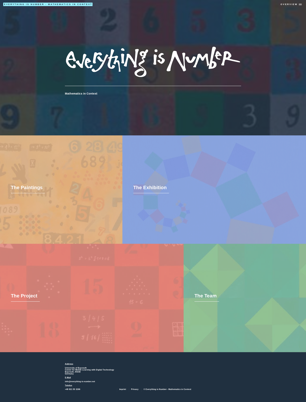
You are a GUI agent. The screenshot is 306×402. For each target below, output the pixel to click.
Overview (289, 4)
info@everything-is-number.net (80, 381)
